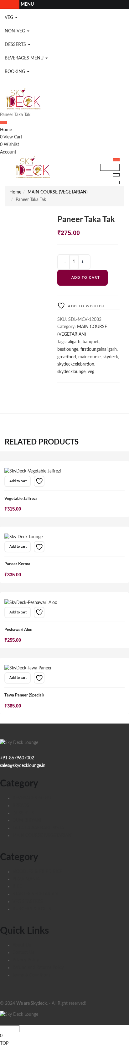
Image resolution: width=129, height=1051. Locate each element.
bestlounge (67, 349)
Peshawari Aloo (18, 630)
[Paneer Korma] (23, 537)
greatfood (66, 357)
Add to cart (85, 277)
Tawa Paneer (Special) (24, 695)
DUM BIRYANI (27, 820)
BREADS (21, 805)
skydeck (110, 357)
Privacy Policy (26, 960)
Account (8, 152)
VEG (9, 17)
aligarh (74, 342)
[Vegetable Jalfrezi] (32, 471)
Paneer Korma (17, 564)
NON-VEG (15, 31)
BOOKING (15, 72)
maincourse (89, 357)
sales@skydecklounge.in (22, 765)
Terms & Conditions (31, 975)
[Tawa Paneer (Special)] (28, 668)
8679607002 (21, 758)
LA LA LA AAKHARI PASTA (38, 828)
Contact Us (23, 952)
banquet (91, 342)
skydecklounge (71, 372)
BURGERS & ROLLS (32, 909)
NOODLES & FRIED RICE (37, 871)
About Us (22, 945)
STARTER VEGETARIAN (35, 894)
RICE (17, 886)
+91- (4, 758)
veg (91, 372)
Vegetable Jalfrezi (20, 499)
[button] (17, 481)
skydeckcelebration (75, 364)
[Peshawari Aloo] (30, 603)
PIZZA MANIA (26, 879)
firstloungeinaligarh (98, 349)
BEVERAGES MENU (25, 58)
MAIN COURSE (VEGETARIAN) (58, 192)
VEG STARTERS (28, 901)
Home (6, 130)
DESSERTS (16, 44)
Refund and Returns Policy (38, 967)
